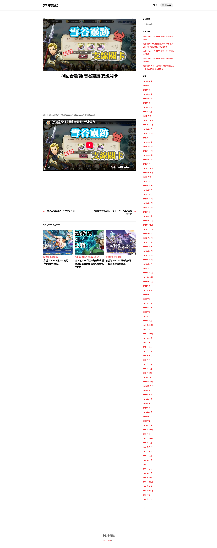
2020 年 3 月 (148, 417)
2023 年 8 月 (148, 238)
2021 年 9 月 (147, 338)
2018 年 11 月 (148, 486)
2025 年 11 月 (148, 120)
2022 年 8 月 (148, 290)
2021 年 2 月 (147, 369)
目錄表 (168, 5)
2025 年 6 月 (148, 142)
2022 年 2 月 (147, 316)
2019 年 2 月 (147, 473)
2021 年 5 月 (147, 356)
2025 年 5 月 (148, 147)
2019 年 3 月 (147, 469)
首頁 (155, 5)
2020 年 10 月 (148, 386)
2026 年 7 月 (147, 86)
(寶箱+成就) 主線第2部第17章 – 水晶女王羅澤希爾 (113, 212)
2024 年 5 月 (148, 199)
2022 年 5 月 (148, 303)
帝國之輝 (84, 257)
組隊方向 (96, 257)
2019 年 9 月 (147, 443)
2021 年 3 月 (147, 364)
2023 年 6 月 (148, 247)
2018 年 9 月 (147, 495)
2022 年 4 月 (148, 308)
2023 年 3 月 (148, 260)
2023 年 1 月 (147, 268)
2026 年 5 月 (148, 94)
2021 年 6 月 (147, 351)
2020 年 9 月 (147, 390)
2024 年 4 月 (148, 203)
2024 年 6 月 (148, 194)
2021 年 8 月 (147, 342)
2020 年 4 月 (148, 412)
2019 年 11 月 (147, 434)
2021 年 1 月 (147, 373)
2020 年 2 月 (147, 421)
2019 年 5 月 (147, 460)
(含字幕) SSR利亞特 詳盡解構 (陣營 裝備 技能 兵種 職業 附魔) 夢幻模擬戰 (89, 263)
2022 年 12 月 (148, 273)
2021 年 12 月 (148, 325)
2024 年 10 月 (148, 177)
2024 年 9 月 (148, 181)
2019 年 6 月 (147, 456)
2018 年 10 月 (148, 491)
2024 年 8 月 (148, 186)
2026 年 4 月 (148, 99)
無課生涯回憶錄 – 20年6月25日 (61, 211)
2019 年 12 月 (148, 430)
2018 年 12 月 (148, 482)
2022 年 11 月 (148, 277)
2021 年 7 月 (147, 347)
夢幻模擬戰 (46, 257)
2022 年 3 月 (148, 312)
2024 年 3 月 (148, 207)
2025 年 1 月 (147, 164)
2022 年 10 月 (148, 282)
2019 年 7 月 (147, 451)
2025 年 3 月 (148, 155)
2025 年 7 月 (148, 138)
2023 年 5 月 (148, 251)
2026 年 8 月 (148, 81)
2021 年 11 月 (147, 329)
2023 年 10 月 (148, 229)
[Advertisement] (89, 96)
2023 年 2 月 (148, 264)
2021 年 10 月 (148, 334)
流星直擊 (90, 257)
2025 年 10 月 (148, 125)
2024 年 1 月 (147, 216)
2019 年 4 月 (147, 464)
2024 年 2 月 (148, 212)
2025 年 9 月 (148, 129)
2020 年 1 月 (147, 425)
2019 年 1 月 (147, 478)
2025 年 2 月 (148, 160)
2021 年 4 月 (147, 360)
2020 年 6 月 (147, 403)
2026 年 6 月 (147, 90)
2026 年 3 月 (148, 103)
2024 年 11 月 (148, 173)
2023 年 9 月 (148, 234)
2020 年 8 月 (148, 395)
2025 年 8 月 (148, 133)
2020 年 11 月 (148, 382)
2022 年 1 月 (147, 321)
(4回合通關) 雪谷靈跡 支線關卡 (89, 75)
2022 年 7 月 (147, 295)
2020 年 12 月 (148, 377)
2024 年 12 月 (148, 168)
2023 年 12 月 (148, 221)
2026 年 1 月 (147, 112)
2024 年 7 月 (148, 190)
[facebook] (145, 508)
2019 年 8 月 (147, 447)
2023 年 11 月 (148, 225)
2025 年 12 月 (148, 116)
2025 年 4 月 (148, 151)
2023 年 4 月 (148, 255)
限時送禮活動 (54, 257)
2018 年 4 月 (147, 499)
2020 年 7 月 (147, 399)
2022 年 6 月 (147, 299)
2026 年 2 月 (147, 107)
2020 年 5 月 (148, 408)
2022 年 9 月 (147, 286)
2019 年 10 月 (148, 438)
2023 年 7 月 (148, 242)
